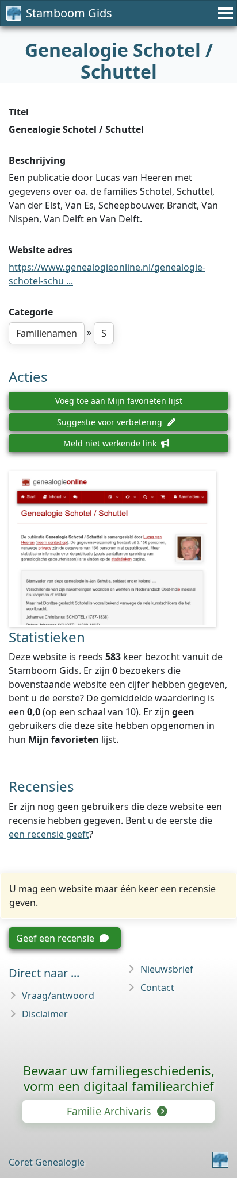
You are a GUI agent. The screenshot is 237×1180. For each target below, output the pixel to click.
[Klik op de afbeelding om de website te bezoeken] (118, 549)
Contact (157, 987)
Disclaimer (45, 1014)
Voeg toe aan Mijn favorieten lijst (118, 400)
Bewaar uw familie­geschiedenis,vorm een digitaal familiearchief (119, 1078)
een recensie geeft (49, 834)
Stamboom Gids (69, 13)
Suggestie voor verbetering (111, 422)
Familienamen (46, 333)
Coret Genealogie (47, 1162)
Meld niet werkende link (111, 443)
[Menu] (223, 13)
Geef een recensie (56, 938)
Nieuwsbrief (166, 969)
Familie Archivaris (110, 1111)
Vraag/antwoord (58, 995)
